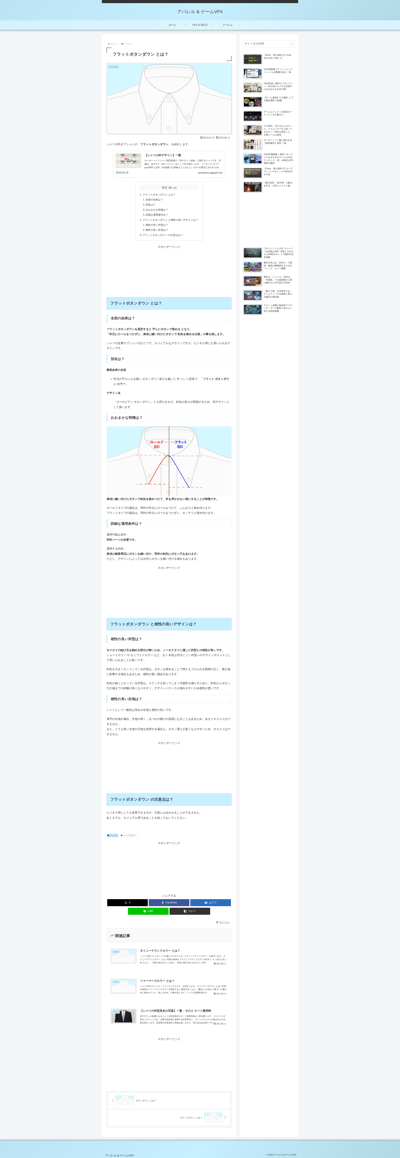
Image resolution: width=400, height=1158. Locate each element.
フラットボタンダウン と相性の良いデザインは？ (170, 219)
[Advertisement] (169, 271)
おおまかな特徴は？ (157, 209)
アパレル (114, 835)
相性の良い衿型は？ (157, 224)
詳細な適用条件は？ (157, 214)
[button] (190, 911)
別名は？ (151, 204)
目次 (164, 187)
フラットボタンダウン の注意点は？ (162, 235)
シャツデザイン (129, 835)
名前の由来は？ (154, 199)
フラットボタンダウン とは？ (159, 194)
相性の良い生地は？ (157, 229)
